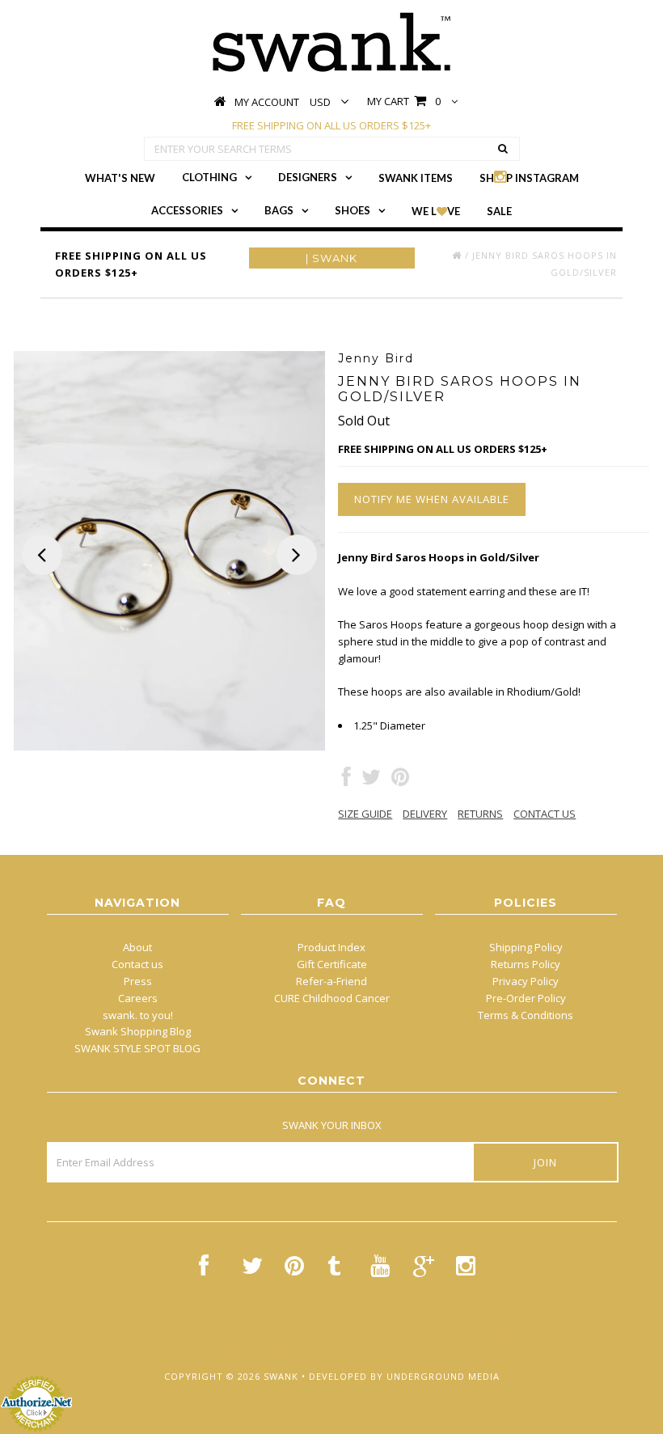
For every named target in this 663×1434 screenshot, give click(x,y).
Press (138, 981)
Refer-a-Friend (331, 981)
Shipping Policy (526, 947)
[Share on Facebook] (346, 780)
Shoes (352, 210)
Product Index (331, 947)
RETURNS (480, 813)
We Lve (436, 211)
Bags (278, 210)
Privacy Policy (525, 981)
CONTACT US (544, 813)
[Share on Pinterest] (400, 780)
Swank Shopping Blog (138, 1031)
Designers (307, 177)
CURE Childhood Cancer (332, 998)
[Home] (457, 255)
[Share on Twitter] (371, 780)
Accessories (187, 210)
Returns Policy (525, 964)
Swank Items (415, 177)
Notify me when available (431, 499)
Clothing (209, 177)
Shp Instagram (529, 177)
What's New (120, 177)
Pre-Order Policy (526, 998)
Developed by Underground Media (404, 1376)
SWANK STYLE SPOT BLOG (137, 1048)
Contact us (137, 964)
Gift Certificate (332, 964)
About (137, 947)
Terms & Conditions (525, 1015)
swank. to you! (138, 1015)
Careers (138, 998)
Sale (499, 211)
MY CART (404, 101)
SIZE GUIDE (365, 813)
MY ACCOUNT (266, 102)
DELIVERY (425, 813)
